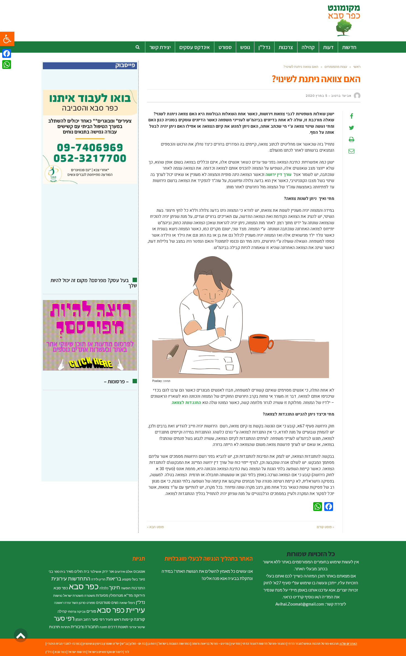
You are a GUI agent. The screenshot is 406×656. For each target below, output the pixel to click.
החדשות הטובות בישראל (174, 643)
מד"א (128, 595)
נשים (114, 602)
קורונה (139, 619)
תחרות (65, 627)
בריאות (113, 579)
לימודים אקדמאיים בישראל (105, 652)
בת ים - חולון (138, 643)
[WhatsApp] (6, 64)
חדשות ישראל (77, 652)
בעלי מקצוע (130, 579)
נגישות (57, 595)
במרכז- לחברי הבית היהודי (64, 643)
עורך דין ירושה (278, 175)
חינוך (114, 587)
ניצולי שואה (127, 603)
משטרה (89, 595)
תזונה (103, 627)
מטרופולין (116, 595)
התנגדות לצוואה (186, 403)
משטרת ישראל (73, 595)
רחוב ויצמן (83, 619)
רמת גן (151, 643)
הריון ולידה (98, 579)
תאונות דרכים (118, 627)
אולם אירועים (124, 571)
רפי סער (64, 618)
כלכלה (103, 588)
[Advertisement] (90, 230)
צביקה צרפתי (77, 611)
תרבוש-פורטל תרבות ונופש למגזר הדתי (313, 643)
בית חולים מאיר (77, 571)
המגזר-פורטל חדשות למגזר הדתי (264, 643)
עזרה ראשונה (62, 602)
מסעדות (102, 595)
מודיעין (235, 643)
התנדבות (138, 588)
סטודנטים (103, 602)
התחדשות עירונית (70, 578)
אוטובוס (139, 571)
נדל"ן (140, 602)
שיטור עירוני (137, 627)
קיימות (127, 619)
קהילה (62, 611)
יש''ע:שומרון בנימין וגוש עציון (101, 643)
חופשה (126, 588)
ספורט (90, 603)
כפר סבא (84, 586)
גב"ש (125, 643)
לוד (127, 652)
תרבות (54, 626)
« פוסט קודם (325, 527)
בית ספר (59, 571)
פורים (91, 611)
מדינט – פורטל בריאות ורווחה (210, 643)
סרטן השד (79, 603)
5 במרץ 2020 (316, 96)
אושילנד (95, 571)
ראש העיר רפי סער (106, 619)
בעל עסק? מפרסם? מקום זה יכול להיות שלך (94, 283)
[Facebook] (6, 53)
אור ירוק (108, 571)
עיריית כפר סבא (121, 609)
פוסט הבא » (155, 527)
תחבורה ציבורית (85, 626)
